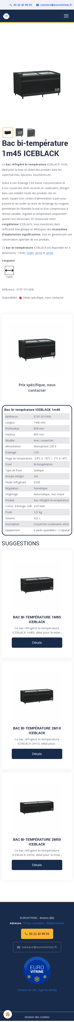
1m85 (30, 253)
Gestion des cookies (37, 1017)
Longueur (8, 260)
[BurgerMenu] (66, 16)
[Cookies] (7, 1014)
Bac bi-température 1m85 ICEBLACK (37, 619)
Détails (37, 643)
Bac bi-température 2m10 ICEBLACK (37, 731)
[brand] (7, 16)
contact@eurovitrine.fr (56, 5)
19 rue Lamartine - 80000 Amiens (43, 923)
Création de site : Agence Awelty (37, 990)
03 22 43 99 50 (22, 5)
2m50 (49, 253)
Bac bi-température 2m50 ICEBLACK (37, 842)
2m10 (38, 253)
